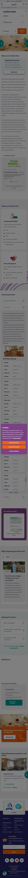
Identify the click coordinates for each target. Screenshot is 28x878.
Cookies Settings (14, 451)
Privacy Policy (17, 438)
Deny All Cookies (14, 442)
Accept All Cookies (14, 447)
